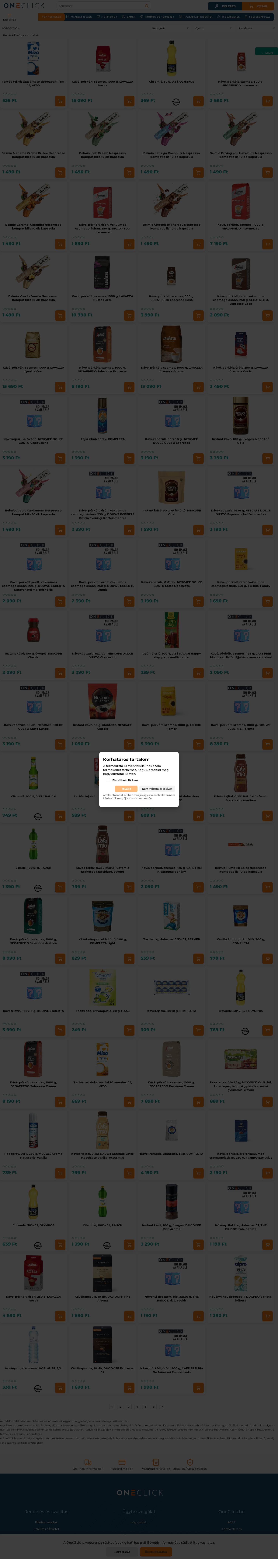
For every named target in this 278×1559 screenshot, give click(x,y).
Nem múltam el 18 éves (157, 788)
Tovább (126, 788)
